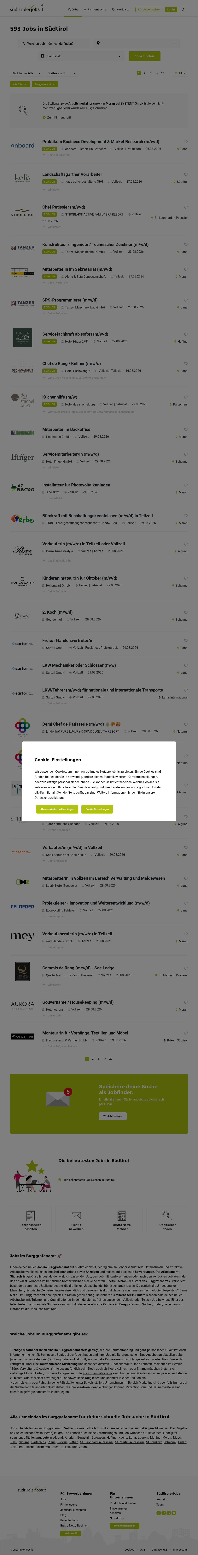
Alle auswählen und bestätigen (57, 809)
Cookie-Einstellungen (97, 809)
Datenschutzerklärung (50, 798)
